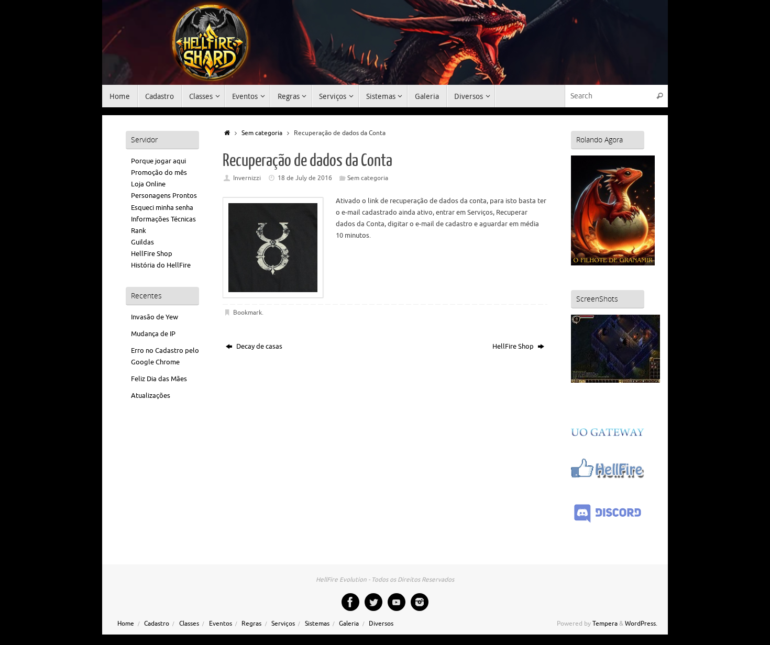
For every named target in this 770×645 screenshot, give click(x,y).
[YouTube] (396, 602)
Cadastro (156, 624)
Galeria (349, 624)
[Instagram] (419, 602)
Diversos (381, 624)
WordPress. (641, 624)
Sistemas (317, 624)
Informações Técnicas (163, 219)
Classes (189, 624)
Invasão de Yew (154, 317)
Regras (251, 624)
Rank (138, 230)
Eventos (220, 624)
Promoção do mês (159, 172)
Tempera (605, 624)
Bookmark (247, 313)
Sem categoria (261, 133)
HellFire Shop (513, 346)
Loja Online (148, 184)
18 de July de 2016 (305, 178)
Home (125, 624)
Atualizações (150, 395)
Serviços (283, 624)
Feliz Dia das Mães (159, 378)
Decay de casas (258, 346)
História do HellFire (161, 265)
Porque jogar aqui (158, 161)
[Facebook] (350, 602)
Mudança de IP (153, 333)
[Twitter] (373, 602)
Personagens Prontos (164, 195)
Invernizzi (247, 178)
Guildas (142, 242)
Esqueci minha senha (162, 207)
